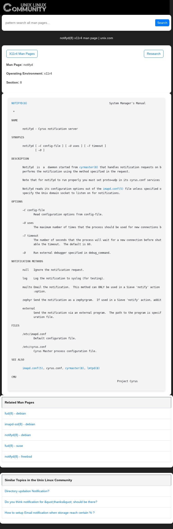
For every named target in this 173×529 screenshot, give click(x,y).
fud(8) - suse (14, 445)
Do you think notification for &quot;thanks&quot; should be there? (51, 502)
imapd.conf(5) (113, 188)
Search (162, 22)
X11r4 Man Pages (22, 53)
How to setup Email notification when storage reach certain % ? (50, 512)
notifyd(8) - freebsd (18, 456)
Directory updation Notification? (27, 491)
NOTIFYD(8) (19, 103)
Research (154, 53)
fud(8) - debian (15, 413)
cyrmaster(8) (88, 167)
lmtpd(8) (93, 368)
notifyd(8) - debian (18, 435)
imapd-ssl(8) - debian (20, 424)
